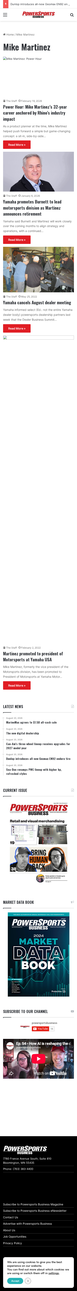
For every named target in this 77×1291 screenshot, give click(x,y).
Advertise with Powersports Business (27, 1223)
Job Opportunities (14, 1236)
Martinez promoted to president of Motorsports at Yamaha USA (33, 656)
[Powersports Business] (38, 14)
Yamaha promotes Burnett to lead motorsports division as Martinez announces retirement (32, 207)
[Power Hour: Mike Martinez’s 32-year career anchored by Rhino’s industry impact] (38, 77)
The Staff (11, 100)
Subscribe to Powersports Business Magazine (33, 1204)
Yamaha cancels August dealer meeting (37, 302)
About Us (9, 1230)
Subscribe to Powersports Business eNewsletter (35, 1210)
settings (53, 1273)
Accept (15, 1281)
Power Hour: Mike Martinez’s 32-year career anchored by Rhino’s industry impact (35, 112)
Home (10, 34)
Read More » (16, 144)
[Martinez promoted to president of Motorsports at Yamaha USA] (38, 489)
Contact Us (10, 1217)
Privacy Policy (12, 1243)
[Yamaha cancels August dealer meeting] (38, 269)
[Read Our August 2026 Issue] (38, 843)
